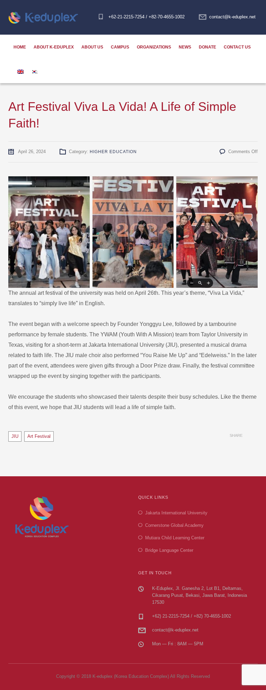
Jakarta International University (176, 512)
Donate (207, 47)
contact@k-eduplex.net (232, 16)
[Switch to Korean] (34, 71)
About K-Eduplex (54, 47)
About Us (92, 47)
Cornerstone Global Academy (174, 525)
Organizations (154, 47)
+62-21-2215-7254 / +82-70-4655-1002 (146, 16)
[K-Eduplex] (46, 17)
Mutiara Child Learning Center (174, 537)
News (185, 47)
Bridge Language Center (169, 550)
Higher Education (113, 151)
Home (20, 47)
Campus (120, 47)
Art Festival (39, 436)
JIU (14, 436)
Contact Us (237, 47)
